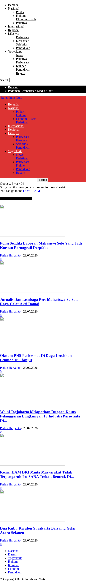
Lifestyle (13, 33)
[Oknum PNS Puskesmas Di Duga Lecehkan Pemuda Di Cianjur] (32, 347)
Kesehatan (22, 40)
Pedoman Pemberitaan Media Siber (30, 91)
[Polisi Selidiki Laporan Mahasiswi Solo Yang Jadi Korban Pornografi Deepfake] (32, 235)
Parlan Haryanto (10, 255)
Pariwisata (22, 37)
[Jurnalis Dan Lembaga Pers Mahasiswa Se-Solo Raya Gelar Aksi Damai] (32, 291)
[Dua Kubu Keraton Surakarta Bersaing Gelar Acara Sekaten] (32, 520)
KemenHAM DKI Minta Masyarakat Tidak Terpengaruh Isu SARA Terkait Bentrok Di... (37, 474)
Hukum (21, 15)
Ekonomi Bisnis (26, 19)
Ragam (20, 73)
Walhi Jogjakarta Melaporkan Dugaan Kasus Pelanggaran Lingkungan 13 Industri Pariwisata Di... (40, 416)
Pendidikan (23, 48)
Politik (20, 12)
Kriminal (13, 565)
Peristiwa (22, 23)
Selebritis (22, 44)
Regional (13, 30)
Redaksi (13, 87)
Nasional (13, 8)
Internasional (16, 26)
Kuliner (21, 66)
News (19, 55)
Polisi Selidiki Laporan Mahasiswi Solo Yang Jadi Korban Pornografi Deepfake (41, 245)
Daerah (12, 554)
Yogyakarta (15, 51)
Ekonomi (14, 568)
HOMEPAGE (32, 190)
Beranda (13, 5)
